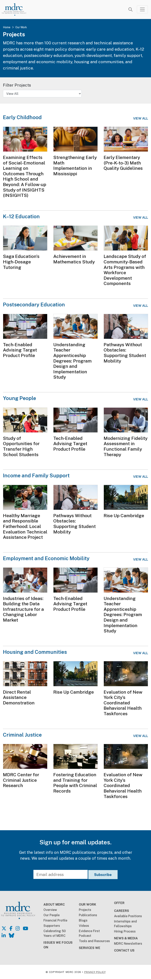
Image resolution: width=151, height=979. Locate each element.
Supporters (51, 926)
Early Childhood (22, 117)
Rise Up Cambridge (124, 515)
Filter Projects (17, 85)
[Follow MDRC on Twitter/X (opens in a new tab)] (4, 928)
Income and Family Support (36, 475)
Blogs (83, 920)
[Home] (16, 9)
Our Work (21, 27)
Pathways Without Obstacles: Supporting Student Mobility (125, 352)
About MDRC (54, 904)
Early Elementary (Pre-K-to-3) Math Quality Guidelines (123, 163)
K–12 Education (21, 216)
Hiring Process (125, 931)
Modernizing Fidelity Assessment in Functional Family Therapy (125, 446)
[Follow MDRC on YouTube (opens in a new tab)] (25, 928)
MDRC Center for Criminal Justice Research (21, 780)
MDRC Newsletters (128, 943)
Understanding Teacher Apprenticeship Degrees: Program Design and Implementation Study (72, 361)
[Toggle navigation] (142, 9)
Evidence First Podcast (89, 933)
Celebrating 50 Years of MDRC (54, 933)
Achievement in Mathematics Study (74, 259)
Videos (84, 926)
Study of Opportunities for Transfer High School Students (21, 446)
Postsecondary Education (34, 304)
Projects (85, 910)
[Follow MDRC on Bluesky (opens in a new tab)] (11, 935)
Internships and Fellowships (125, 924)
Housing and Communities (35, 652)
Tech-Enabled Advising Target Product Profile (20, 350)
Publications (88, 915)
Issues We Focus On (58, 945)
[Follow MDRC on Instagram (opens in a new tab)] (18, 928)
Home (6, 27)
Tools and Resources (94, 941)
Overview (50, 910)
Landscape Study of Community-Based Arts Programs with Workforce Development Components (125, 270)
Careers (121, 911)
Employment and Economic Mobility (46, 558)
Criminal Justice (22, 735)
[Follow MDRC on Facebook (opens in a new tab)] (10, 928)
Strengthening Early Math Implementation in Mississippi (75, 165)
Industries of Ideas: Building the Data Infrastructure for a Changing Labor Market (23, 609)
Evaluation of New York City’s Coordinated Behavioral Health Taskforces (123, 702)
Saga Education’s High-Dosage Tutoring (21, 262)
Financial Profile (55, 920)
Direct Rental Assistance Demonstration (19, 697)
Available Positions (128, 916)
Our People (51, 915)
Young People (19, 398)
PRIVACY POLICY (95, 972)
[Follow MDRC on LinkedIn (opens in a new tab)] (4, 935)
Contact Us (124, 950)
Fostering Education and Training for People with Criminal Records (75, 783)
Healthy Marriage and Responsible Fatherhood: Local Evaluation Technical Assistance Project (25, 526)
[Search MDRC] (130, 9)
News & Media (126, 938)
